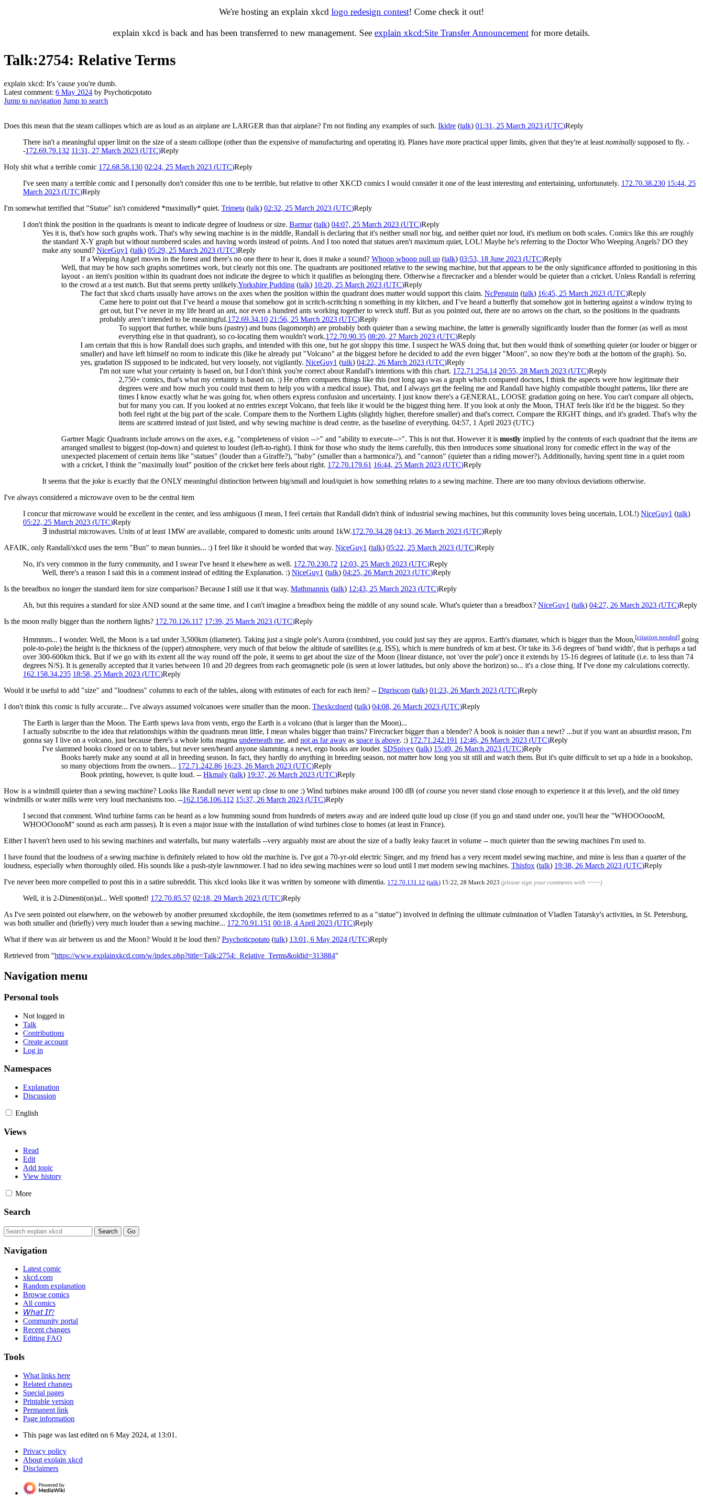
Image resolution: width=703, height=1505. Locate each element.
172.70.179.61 (350, 465)
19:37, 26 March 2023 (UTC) (292, 774)
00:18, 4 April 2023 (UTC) (314, 923)
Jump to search (85, 101)
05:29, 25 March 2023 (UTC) (193, 250)
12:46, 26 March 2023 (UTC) (504, 740)
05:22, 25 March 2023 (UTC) (68, 522)
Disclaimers (40, 1468)
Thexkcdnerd (332, 706)
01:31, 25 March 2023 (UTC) (520, 126)
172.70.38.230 (643, 183)
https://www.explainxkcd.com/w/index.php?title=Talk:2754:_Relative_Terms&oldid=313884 (195, 955)
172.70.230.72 (316, 564)
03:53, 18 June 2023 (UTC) (502, 259)
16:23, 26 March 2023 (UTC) (269, 766)
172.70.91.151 (249, 923)
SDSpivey (398, 749)
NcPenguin (501, 293)
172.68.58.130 (121, 167)
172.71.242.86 (200, 766)
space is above (378, 740)
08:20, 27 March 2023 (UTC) (413, 336)
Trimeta (232, 208)
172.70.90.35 (346, 336)
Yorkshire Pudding (266, 285)
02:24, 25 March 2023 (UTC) (189, 167)
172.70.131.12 (406, 882)
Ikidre (447, 126)
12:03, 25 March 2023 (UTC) (384, 564)
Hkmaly (215, 774)
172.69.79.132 (47, 151)
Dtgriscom (394, 690)
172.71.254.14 (475, 371)
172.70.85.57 (171, 898)
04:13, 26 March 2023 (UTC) (439, 531)
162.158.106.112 (208, 799)
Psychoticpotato (246, 939)
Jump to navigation (32, 101)
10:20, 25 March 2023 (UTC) (359, 285)
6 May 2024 (73, 92)
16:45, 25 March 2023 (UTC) (583, 293)
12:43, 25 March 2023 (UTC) (394, 589)
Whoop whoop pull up (406, 259)
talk (465, 126)
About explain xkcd (53, 1460)
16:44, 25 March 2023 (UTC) (418, 465)
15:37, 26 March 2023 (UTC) (281, 799)
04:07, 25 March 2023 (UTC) (376, 224)
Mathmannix (310, 589)
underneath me (261, 740)
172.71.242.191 (434, 740)
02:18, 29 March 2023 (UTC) (238, 898)
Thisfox (523, 865)
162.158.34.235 (47, 674)
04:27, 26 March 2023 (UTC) (634, 605)
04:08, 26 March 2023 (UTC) (417, 706)
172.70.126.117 (179, 621)
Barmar (300, 224)
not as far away (323, 740)
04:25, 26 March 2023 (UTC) (388, 572)
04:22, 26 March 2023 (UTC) (402, 362)
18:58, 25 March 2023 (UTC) (118, 674)
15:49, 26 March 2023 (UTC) (479, 749)
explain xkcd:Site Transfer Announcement (451, 33)
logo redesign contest (370, 12)
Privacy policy (44, 1451)
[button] (574, 126)
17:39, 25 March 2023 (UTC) (250, 621)
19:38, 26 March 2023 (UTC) (599, 865)
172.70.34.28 (372, 531)
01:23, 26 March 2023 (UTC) (474, 690)
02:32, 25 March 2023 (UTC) (309, 208)
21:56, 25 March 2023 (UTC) (315, 319)
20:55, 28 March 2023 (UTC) (544, 371)
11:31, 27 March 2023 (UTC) (116, 151)
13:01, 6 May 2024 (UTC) (329, 939)
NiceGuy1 (112, 250)
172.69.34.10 (248, 319)
